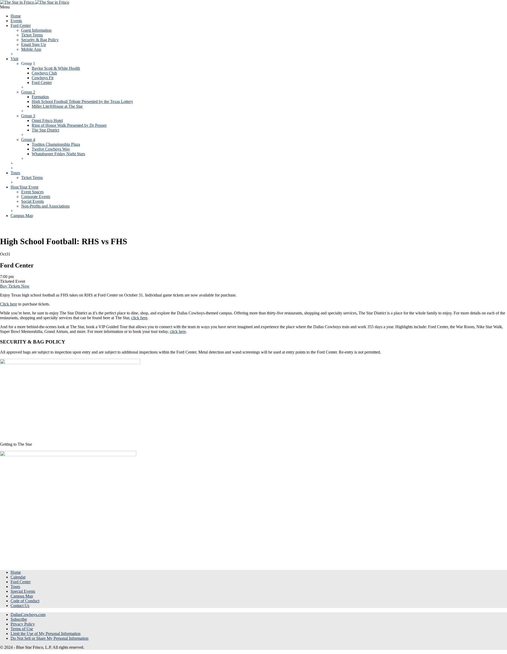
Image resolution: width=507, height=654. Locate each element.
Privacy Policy (23, 624)
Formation (40, 97)
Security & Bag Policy (40, 39)
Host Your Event (24, 187)
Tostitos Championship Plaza (56, 144)
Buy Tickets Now (15, 286)
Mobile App (31, 49)
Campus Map (22, 215)
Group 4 (28, 139)
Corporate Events (35, 196)
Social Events (32, 201)
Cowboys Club (44, 73)
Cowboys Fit (42, 78)
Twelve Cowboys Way (51, 149)
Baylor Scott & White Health (56, 68)
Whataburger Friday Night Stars (58, 154)
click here (139, 318)
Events (16, 20)
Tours (15, 173)
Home (16, 16)
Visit (14, 59)
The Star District (45, 130)
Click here (8, 304)
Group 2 (28, 92)
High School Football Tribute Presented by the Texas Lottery (82, 101)
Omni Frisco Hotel (47, 120)
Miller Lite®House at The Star (57, 106)
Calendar (18, 577)
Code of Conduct (25, 601)
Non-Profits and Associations (45, 206)
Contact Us (20, 605)
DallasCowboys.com (28, 614)
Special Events (23, 591)
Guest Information (36, 30)
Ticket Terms (32, 35)
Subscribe (19, 619)
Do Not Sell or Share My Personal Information (49, 638)
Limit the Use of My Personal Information (46, 633)
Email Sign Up (33, 44)
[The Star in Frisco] (34, 2)
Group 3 (28, 116)
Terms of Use (22, 629)
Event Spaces (32, 192)
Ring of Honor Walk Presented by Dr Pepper (69, 125)
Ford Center (21, 25)
